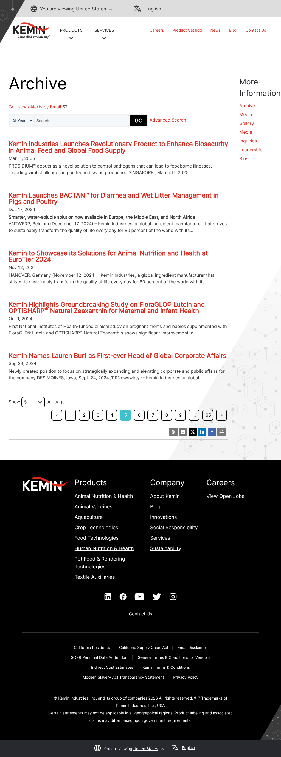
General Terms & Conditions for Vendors (174, 657)
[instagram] (173, 597)
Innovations (163, 517)
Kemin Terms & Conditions (166, 667)
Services (160, 538)
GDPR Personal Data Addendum (100, 657)
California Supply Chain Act (143, 647)
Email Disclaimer (192, 647)
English (153, 9)
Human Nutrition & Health (104, 549)
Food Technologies (97, 538)
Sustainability (165, 549)
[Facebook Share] (212, 432)
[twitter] (157, 597)
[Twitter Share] (193, 432)
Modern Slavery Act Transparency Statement (123, 677)
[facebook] (123, 597)
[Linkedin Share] (202, 432)
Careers (157, 30)
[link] (29, 30)
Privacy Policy (185, 677)
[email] (183, 432)
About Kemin (165, 496)
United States (91, 9)
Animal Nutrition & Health (104, 496)
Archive (247, 105)
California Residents (92, 647)
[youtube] (139, 597)
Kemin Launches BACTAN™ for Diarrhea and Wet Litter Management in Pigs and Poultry (113, 198)
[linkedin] (108, 597)
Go (138, 120)
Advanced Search (168, 120)
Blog (233, 30)
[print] (221, 432)
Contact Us (256, 30)
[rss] (173, 432)
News (215, 30)
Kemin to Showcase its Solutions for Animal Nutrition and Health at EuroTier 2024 (108, 256)
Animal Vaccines (94, 507)
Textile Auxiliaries (95, 577)
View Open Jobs (225, 496)
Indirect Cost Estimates (112, 667)
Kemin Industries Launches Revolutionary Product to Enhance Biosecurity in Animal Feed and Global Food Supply (118, 147)
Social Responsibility (174, 528)
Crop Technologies (96, 528)
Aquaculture (89, 517)
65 (208, 415)
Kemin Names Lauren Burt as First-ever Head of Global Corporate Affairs (117, 356)
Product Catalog (187, 30)
